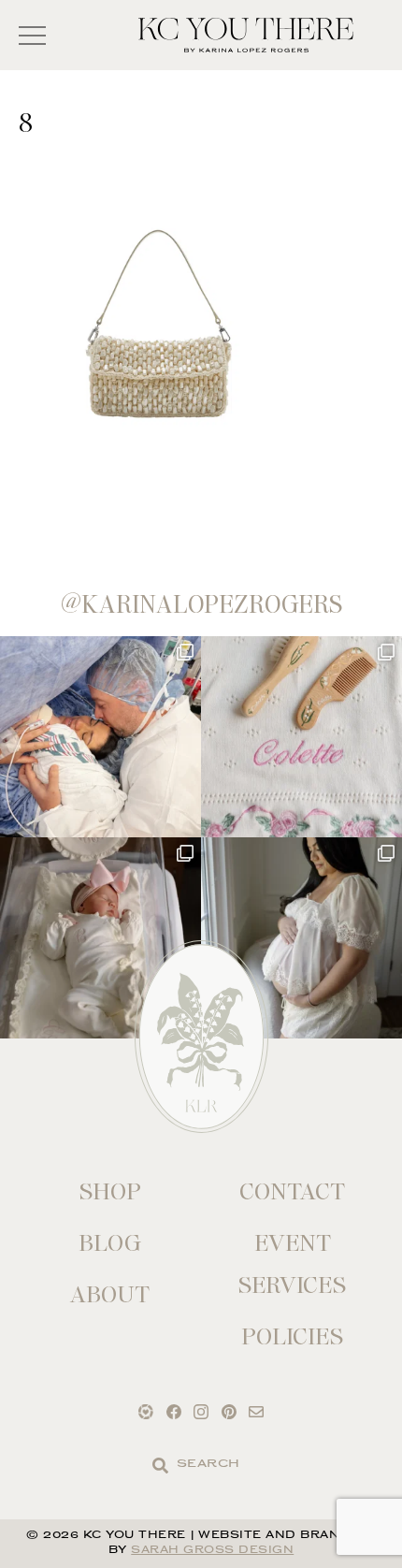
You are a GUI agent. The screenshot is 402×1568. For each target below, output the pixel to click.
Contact (292, 1191)
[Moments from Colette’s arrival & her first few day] (100, 736)
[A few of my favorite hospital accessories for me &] (301, 736)
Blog (110, 1243)
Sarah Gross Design (212, 1551)
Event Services (292, 1264)
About (110, 1294)
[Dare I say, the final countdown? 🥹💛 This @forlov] (301, 937)
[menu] (32, 35)
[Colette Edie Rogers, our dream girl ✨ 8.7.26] (100, 937)
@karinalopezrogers (201, 604)
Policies (292, 1336)
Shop (110, 1191)
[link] (160, 1465)
